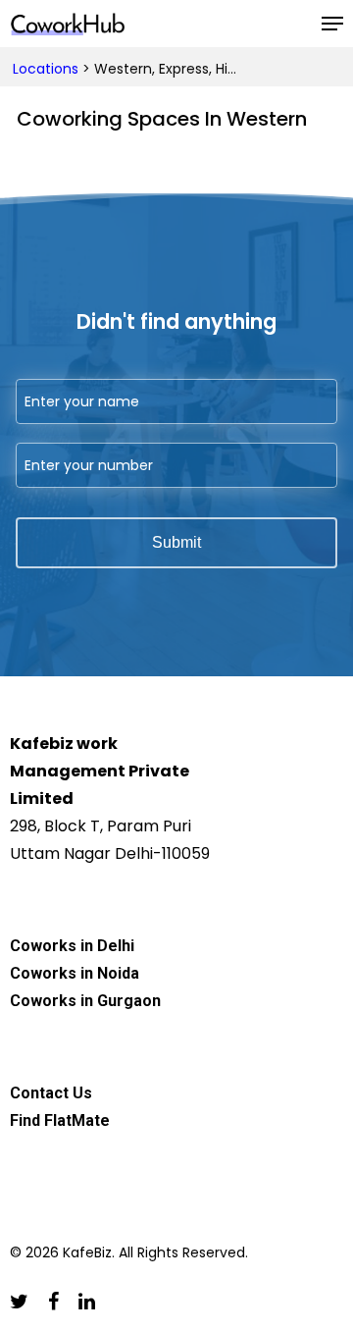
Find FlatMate (60, 1120)
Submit (176, 542)
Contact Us (51, 1093)
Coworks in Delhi (72, 945)
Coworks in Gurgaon (85, 1000)
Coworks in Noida (74, 973)
